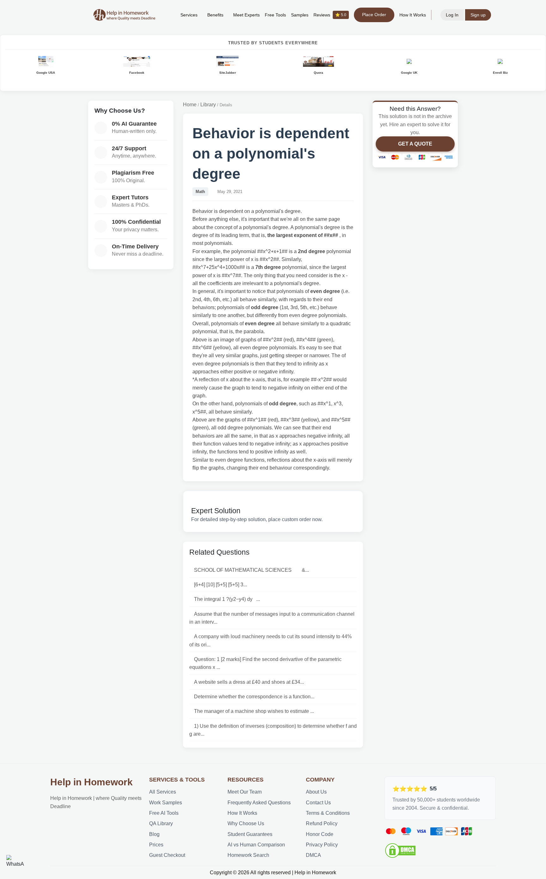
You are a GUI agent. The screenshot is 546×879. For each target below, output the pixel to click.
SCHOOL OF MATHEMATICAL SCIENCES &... (251, 570)
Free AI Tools (164, 813)
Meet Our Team (245, 792)
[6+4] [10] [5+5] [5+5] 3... (220, 584)
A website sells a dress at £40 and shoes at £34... (249, 682)
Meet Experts (246, 14)
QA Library (161, 823)
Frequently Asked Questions (259, 802)
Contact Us (318, 802)
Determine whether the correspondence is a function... (254, 696)
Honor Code (319, 834)
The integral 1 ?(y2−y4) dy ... (227, 599)
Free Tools (275, 14)
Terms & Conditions (328, 813)
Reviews (329, 14)
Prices (156, 844)
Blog (154, 834)
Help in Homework (91, 782)
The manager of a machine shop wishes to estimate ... (254, 711)
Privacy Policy (322, 844)
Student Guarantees (250, 834)
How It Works (412, 14)
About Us (316, 792)
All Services (162, 792)
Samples (299, 14)
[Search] (165, 15)
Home (190, 104)
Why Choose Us (246, 823)
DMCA (313, 855)
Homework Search (248, 855)
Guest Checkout (167, 855)
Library (208, 104)
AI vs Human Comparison (256, 844)
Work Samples (165, 802)
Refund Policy (321, 823)
